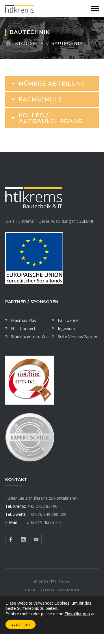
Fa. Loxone (68, 320)
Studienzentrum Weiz (31, 336)
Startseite (29, 43)
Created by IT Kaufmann (52, 590)
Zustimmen (20, 624)
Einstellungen (77, 613)
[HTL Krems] (19, 8)
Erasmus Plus (23, 320)
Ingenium (66, 328)
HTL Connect (23, 328)
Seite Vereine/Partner (77, 336)
